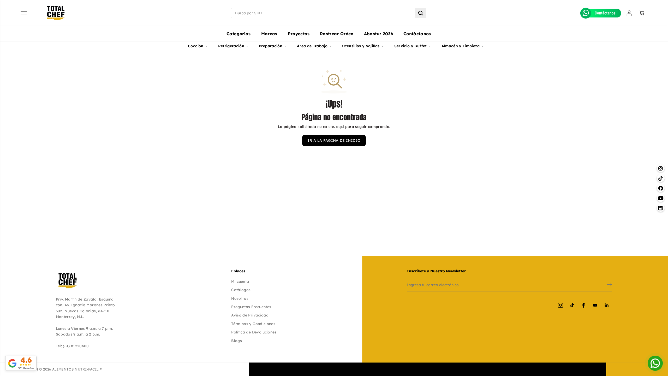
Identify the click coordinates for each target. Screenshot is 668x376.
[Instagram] (560, 305)
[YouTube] (595, 305)
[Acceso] (629, 13)
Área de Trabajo (312, 46)
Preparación (270, 46)
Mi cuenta (240, 281)
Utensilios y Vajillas (360, 46)
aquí (340, 126)
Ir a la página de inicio (334, 140)
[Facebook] (583, 305)
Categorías (238, 33)
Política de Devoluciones (253, 332)
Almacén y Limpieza (461, 46)
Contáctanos (417, 33)
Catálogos (240, 289)
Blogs (236, 340)
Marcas (269, 33)
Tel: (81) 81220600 (72, 346)
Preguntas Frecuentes (251, 306)
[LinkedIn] (606, 305)
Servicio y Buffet (410, 46)
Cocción (195, 46)
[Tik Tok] (572, 305)
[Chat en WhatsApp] (655, 363)
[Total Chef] (55, 13)
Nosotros (239, 298)
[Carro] (641, 13)
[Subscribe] (609, 285)
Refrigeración (231, 46)
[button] (24, 13)
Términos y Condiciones (253, 323)
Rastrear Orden (337, 33)
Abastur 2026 (378, 33)
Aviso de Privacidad (250, 315)
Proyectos (298, 33)
